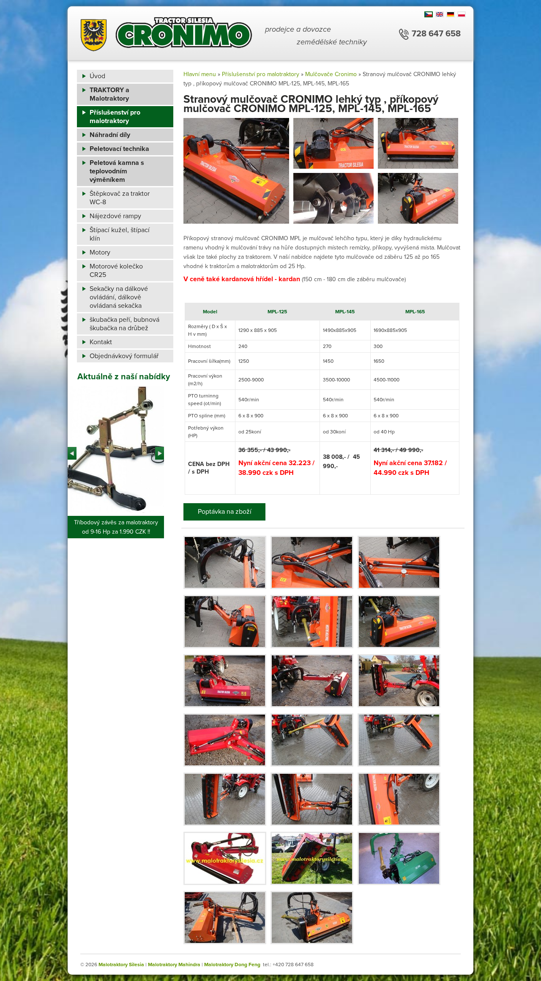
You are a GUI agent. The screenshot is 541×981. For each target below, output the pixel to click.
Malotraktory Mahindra (174, 964)
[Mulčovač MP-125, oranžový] (224, 917)
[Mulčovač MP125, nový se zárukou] (224, 858)
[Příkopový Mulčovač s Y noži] (224, 562)
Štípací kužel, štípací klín (120, 234)
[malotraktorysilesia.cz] (166, 36)
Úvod (97, 76)
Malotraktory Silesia (121, 964)
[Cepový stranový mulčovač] (224, 621)
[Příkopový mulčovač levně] (399, 621)
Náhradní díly (110, 135)
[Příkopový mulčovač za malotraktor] (311, 562)
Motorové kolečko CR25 (116, 270)
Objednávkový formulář (124, 356)
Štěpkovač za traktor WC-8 (120, 197)
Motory (100, 252)
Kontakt (101, 342)
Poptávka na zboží (224, 511)
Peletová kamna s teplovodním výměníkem (117, 171)
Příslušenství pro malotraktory (115, 116)
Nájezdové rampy (115, 216)
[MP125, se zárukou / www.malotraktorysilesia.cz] (311, 858)
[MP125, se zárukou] (311, 917)
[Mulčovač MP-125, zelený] (399, 858)
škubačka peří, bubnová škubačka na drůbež (124, 323)
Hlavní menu (199, 74)
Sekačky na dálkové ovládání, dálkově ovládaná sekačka (119, 297)
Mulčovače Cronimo (331, 74)
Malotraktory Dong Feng (232, 964)
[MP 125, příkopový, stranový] (399, 680)
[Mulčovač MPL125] (224, 680)
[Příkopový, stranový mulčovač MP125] (311, 680)
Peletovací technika (119, 149)
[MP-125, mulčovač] (224, 740)
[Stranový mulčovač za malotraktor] (399, 562)
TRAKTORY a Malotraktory (109, 94)
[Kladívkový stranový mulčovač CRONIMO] (311, 621)
